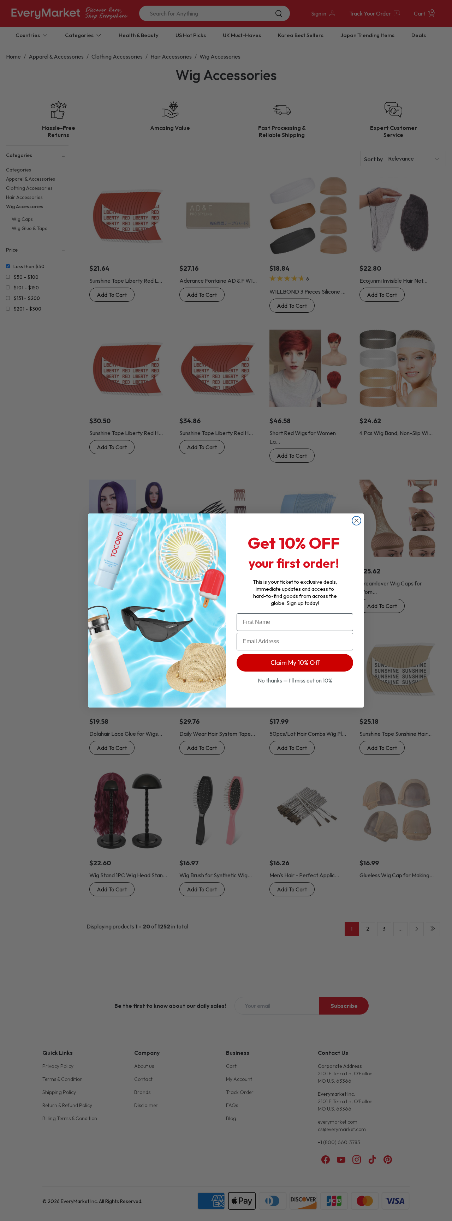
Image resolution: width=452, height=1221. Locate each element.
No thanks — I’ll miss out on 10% (295, 680)
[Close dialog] (356, 520)
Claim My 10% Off (295, 662)
